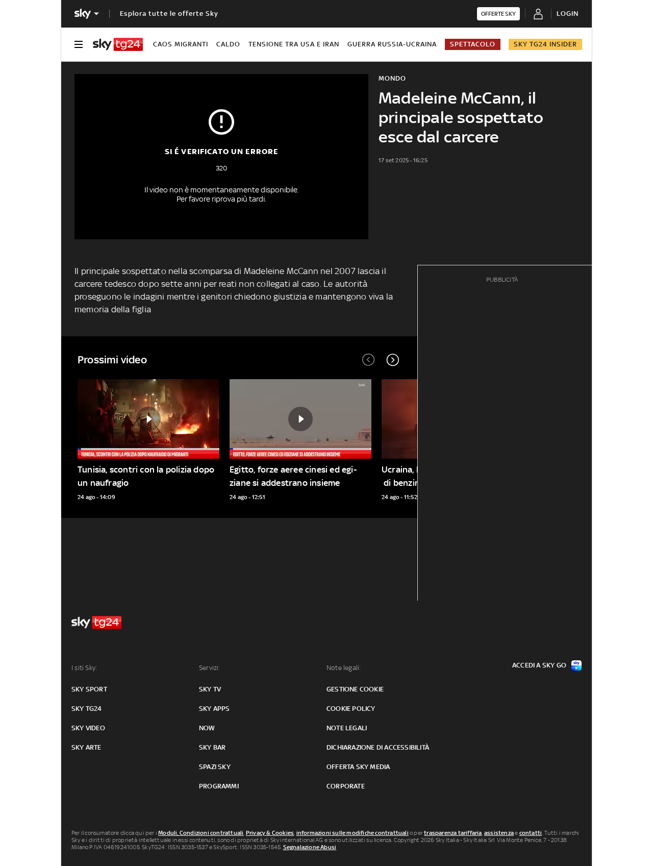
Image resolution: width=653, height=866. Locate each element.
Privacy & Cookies (270, 832)
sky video (88, 728)
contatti (530, 832)
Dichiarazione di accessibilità (377, 747)
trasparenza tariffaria (453, 832)
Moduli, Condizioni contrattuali (200, 832)
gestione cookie (355, 689)
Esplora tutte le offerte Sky (169, 13)
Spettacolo (472, 44)
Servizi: (209, 668)
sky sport (89, 689)
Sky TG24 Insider (545, 44)
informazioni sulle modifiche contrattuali (352, 832)
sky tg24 (86, 708)
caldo (228, 44)
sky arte (86, 747)
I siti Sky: (84, 668)
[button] (393, 360)
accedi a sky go (539, 665)
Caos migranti (180, 44)
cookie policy (350, 708)
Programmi (219, 786)
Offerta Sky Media (358, 767)
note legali (346, 728)
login (568, 13)
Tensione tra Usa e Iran (293, 44)
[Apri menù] (78, 44)
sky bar (212, 747)
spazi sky (215, 767)
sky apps (214, 708)
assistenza (499, 832)
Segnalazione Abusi (310, 847)
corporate (345, 786)
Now (207, 728)
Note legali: (343, 668)
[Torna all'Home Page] (118, 44)
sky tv (210, 689)
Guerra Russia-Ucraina (392, 44)
